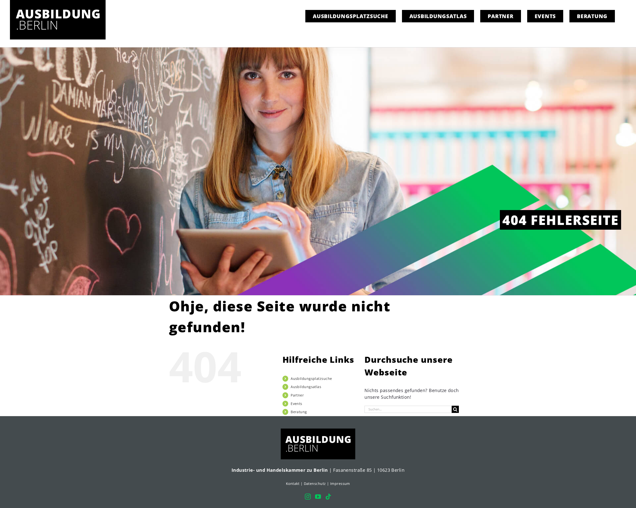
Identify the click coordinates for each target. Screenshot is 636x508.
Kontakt (292, 483)
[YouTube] (318, 497)
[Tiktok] (328, 497)
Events (296, 403)
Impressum (340, 483)
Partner (297, 395)
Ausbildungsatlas (306, 386)
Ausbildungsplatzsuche (311, 378)
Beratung (299, 411)
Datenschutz (315, 483)
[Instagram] (308, 497)
